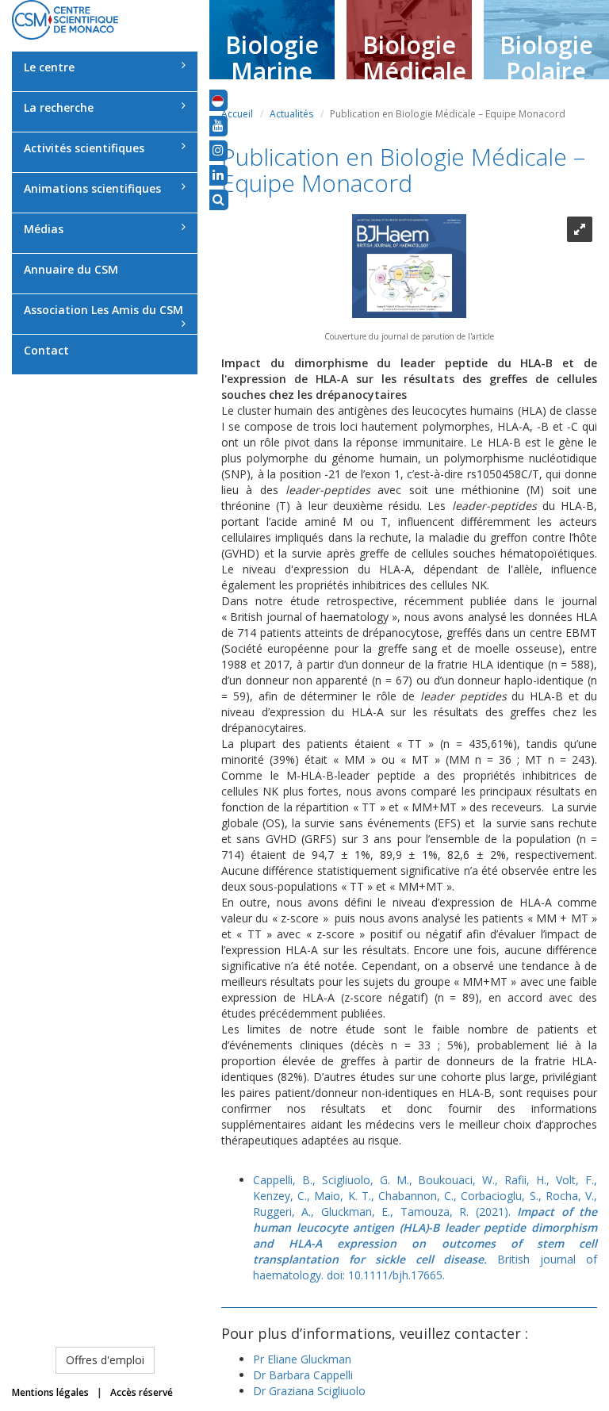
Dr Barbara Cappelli (303, 1374)
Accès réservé (141, 1392)
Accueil (237, 114)
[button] (218, 100)
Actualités (291, 114)
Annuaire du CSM (71, 269)
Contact (46, 350)
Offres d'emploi (105, 1359)
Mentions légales (50, 1392)
